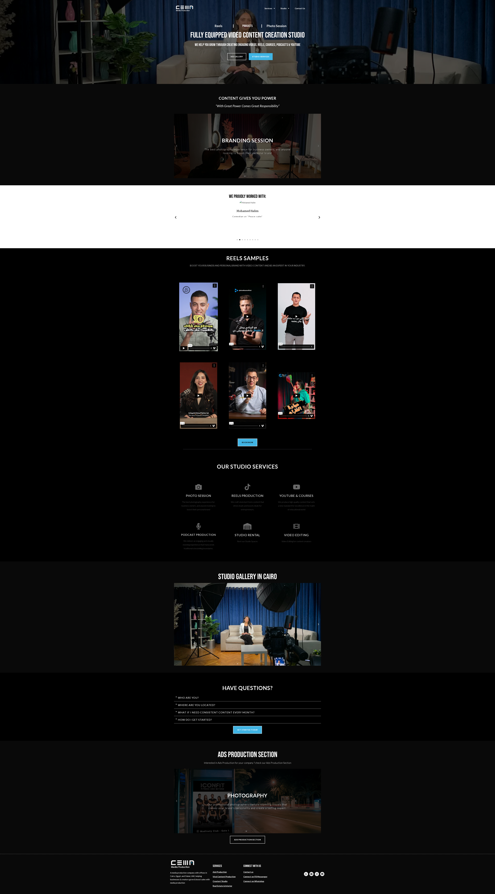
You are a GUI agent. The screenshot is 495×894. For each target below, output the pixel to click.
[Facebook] (322, 874)
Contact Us (300, 8)
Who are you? (188, 697)
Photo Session (276, 26)
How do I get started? (195, 719)
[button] (236, 56)
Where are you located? (196, 705)
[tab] (247, 697)
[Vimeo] (311, 874)
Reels (218, 26)
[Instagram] (317, 874)
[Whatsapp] (306, 874)
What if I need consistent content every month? (216, 712)
